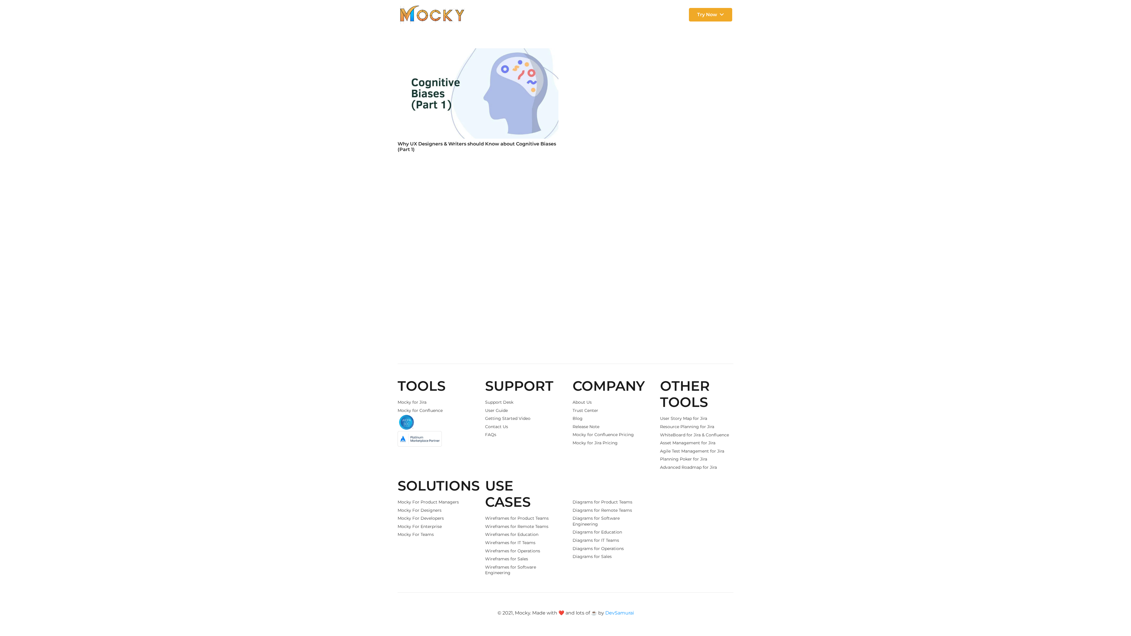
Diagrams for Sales (592, 556)
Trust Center (585, 410)
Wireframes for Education (511, 534)
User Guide (496, 410)
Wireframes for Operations (512, 551)
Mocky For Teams (416, 534)
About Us (582, 402)
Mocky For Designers (420, 510)
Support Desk (499, 402)
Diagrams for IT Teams (596, 540)
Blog (578, 418)
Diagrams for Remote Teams (602, 510)
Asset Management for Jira (687, 442)
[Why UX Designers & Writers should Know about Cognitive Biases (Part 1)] (478, 93)
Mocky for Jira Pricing (595, 442)
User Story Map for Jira (683, 418)
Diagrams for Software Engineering (596, 521)
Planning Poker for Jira (683, 459)
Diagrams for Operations (598, 548)
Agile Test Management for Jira (692, 451)
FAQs (490, 434)
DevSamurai (619, 613)
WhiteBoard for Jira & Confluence (694, 435)
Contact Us (496, 426)
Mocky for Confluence (420, 410)
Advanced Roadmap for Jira (688, 467)
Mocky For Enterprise (420, 526)
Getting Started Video (507, 418)
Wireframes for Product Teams (517, 518)
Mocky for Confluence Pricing (603, 434)
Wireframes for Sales (506, 559)
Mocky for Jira (412, 402)
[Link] (432, 14)
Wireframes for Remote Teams (516, 526)
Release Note (586, 426)
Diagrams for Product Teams (602, 502)
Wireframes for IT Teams (510, 542)
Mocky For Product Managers (428, 502)
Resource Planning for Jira (687, 426)
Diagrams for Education (597, 532)
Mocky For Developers (421, 518)
